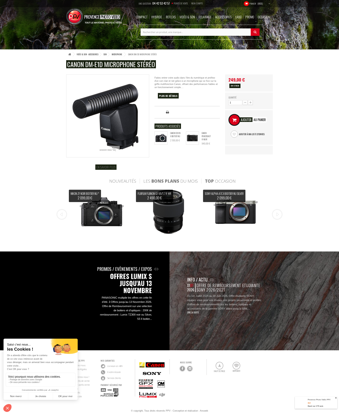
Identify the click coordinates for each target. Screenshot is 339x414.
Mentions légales (79, 369)
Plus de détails (168, 96)
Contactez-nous (78, 365)
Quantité (232, 97)
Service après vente (80, 384)
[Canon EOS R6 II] (161, 138)
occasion (220, 181)
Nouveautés (122, 181)
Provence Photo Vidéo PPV (319, 400)
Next (277, 214)
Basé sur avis (315, 406)
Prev (61, 214)
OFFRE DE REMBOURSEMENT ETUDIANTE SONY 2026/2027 (228, 287)
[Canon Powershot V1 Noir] (192, 138)
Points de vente (181, 3)
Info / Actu (197, 279)
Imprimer (234, 364)
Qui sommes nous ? (80, 377)
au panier (253, 119)
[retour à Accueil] (69, 54)
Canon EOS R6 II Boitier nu (175, 135)
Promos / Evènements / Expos (124, 269)
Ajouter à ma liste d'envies (251, 134)
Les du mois (170, 181)
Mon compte (197, 3)
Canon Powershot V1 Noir (206, 136)
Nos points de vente (80, 380)
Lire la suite (193, 312)
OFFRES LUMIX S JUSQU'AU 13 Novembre (131, 283)
